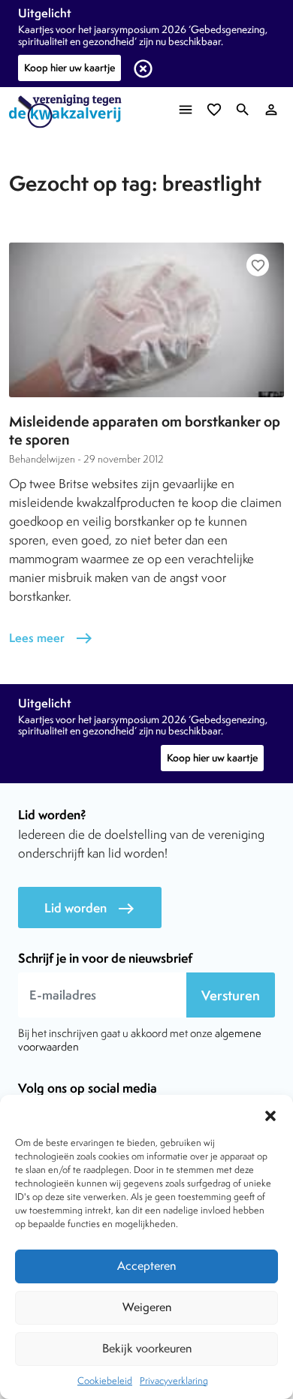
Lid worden (89, 908)
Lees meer (51, 638)
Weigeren (146, 1307)
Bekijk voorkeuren (147, 1348)
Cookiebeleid (104, 1380)
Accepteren (146, 1266)
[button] (270, 1113)
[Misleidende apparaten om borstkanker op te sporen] (146, 320)
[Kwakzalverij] (69, 111)
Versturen (230, 995)
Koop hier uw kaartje (69, 67)
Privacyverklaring (174, 1380)
